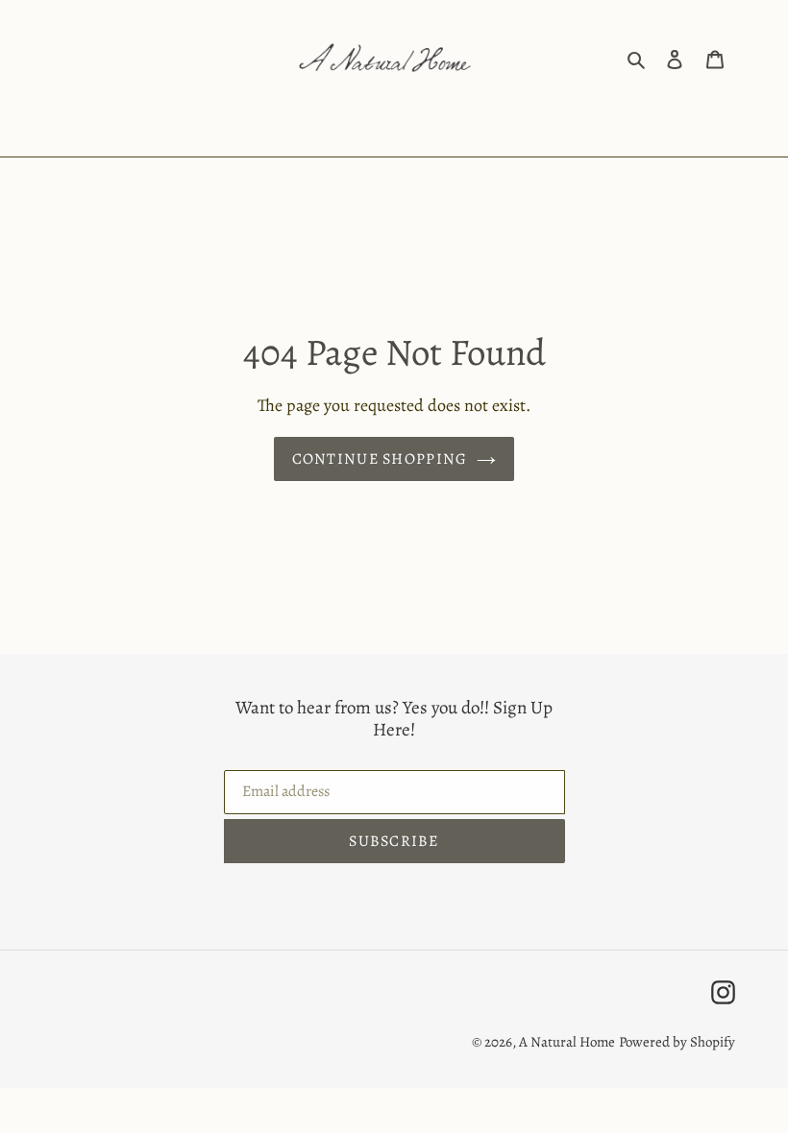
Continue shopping (380, 459)
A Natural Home (567, 1041)
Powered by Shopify (677, 1041)
